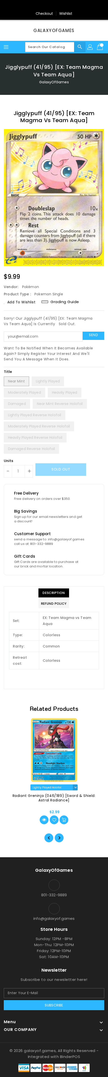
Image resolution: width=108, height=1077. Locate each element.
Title (8, 371)
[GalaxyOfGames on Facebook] (39, 6)
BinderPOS (70, 1056)
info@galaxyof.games (54, 918)
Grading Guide (64, 301)
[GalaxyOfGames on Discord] (68, 6)
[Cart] (100, 47)
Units (9, 461)
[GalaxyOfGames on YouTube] (59, 6)
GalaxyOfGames (53, 30)
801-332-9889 (54, 895)
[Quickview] (44, 819)
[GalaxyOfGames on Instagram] (49, 6)
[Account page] (90, 47)
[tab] (53, 592)
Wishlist (66, 13)
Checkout (44, 13)
